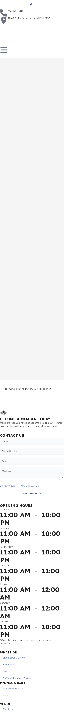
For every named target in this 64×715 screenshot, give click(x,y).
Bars (5, 695)
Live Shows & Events (14, 657)
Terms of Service (29, 485)
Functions (8, 709)
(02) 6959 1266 (15, 10)
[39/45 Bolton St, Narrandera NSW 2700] (3, 20)
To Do (6, 671)
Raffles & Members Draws (17, 678)
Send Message (32, 493)
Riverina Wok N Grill (13, 688)
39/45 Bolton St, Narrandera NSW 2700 (28, 18)
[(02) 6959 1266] (3, 12)
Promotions (9, 664)
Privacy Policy (7, 485)
